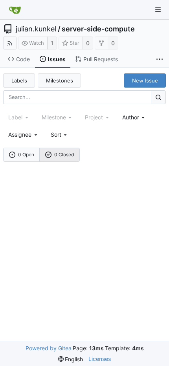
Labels (19, 80)
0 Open (26, 154)
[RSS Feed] (10, 43)
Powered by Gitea (49, 348)
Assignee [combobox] (19, 134)
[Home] (15, 10)
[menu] (59, 134)
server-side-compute (98, 29)
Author (130, 117)
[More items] (159, 59)
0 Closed (64, 154)
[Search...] (158, 97)
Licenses (99, 358)
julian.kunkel (36, 29)
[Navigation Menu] (158, 10)
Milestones (59, 80)
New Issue (145, 80)
